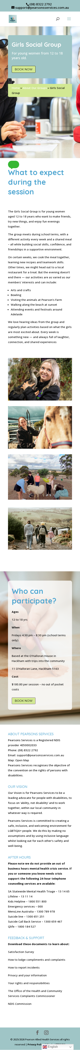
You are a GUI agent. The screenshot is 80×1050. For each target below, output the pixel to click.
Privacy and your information (27, 975)
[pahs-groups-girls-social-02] (40, 498)
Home (16, 88)
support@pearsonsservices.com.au (40, 755)
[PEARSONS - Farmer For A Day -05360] (40, 548)
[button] (13, 164)
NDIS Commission (19, 1004)
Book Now (24, 69)
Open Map (22, 760)
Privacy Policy (36, 1044)
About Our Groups (35, 88)
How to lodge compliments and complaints (36, 959)
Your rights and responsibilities (29, 983)
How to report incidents (24, 967)
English (52, 1046)
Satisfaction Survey (21, 952)
